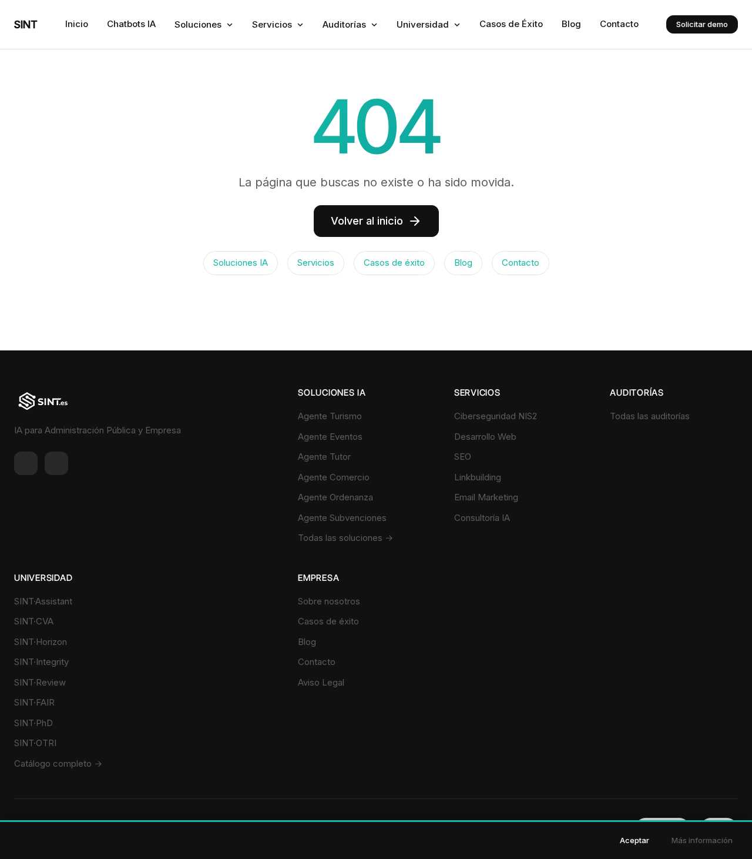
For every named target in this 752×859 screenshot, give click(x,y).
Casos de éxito (394, 262)
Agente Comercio (334, 477)
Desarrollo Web (485, 436)
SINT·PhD (33, 722)
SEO (462, 456)
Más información (702, 840)
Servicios (272, 24)
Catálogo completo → (58, 763)
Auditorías (344, 24)
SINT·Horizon (40, 641)
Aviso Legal (321, 682)
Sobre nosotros (329, 601)
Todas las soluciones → (345, 537)
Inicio (76, 23)
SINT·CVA (33, 621)
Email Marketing (486, 497)
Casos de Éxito (511, 23)
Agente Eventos (330, 436)
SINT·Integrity (41, 661)
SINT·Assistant (43, 601)
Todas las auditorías (650, 416)
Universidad (423, 24)
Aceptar (634, 840)
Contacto (619, 23)
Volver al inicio (367, 221)
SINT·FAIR (34, 702)
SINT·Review (40, 682)
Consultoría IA (482, 517)
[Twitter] (56, 463)
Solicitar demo (702, 24)
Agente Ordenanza (335, 497)
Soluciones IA (240, 262)
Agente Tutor (324, 456)
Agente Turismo (330, 416)
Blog (571, 23)
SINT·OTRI (35, 742)
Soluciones (197, 24)
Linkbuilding (477, 477)
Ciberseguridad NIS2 (495, 416)
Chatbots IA (131, 23)
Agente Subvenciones (342, 517)
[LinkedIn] (26, 463)
